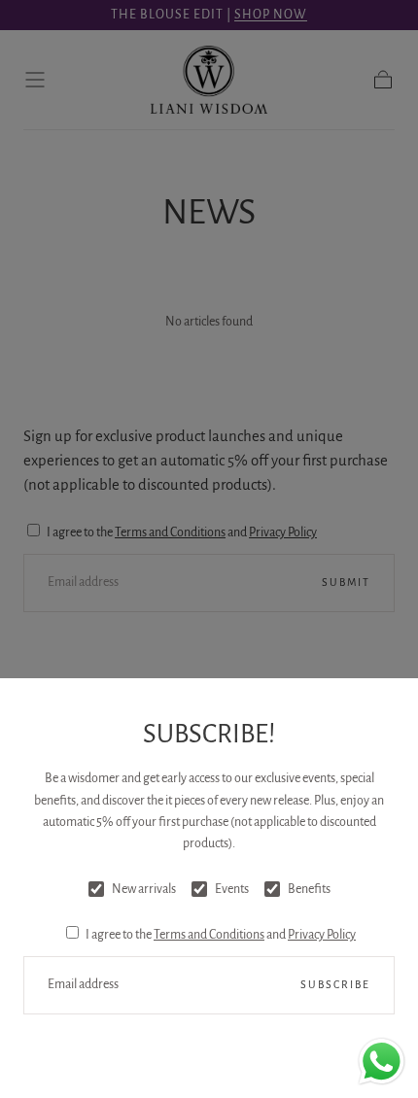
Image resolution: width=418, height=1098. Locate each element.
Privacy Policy (322, 935)
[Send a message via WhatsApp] (381, 1061)
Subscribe (335, 984)
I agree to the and (221, 935)
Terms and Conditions (209, 935)
